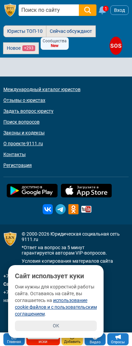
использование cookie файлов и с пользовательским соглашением (56, 307)
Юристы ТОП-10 (25, 31)
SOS (116, 45)
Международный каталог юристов (42, 89)
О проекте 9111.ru (23, 143)
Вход (119, 10)
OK (56, 325)
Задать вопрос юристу (28, 111)
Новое (20, 48)
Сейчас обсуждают (71, 31)
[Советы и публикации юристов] (10, 10)
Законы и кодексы (24, 132)
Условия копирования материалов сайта (67, 261)
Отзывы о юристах (24, 100)
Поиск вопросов (21, 122)
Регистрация (17, 165)
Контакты (14, 154)
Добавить (72, 342)
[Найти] (87, 10)
